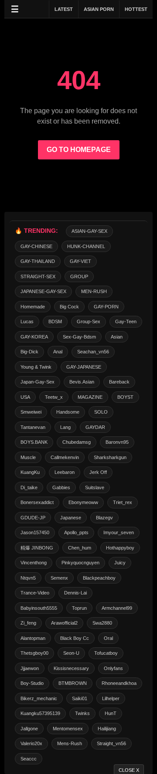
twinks (82, 713)
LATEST (64, 9)
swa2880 (102, 622)
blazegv (104, 517)
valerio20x (31, 743)
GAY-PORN (106, 306)
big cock (69, 306)
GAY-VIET (80, 261)
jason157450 (34, 532)
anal (57, 351)
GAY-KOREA (34, 336)
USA (25, 397)
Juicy (120, 562)
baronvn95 (117, 442)
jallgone (29, 728)
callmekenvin (65, 457)
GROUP (79, 276)
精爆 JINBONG (36, 547)
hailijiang (107, 728)
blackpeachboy (99, 577)
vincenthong (33, 562)
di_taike (29, 487)
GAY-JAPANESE (83, 367)
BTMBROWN (72, 683)
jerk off (98, 472)
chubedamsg (76, 442)
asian (117, 336)
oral (108, 638)
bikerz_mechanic (38, 698)
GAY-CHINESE (36, 246)
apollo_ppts (76, 532)
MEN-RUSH (94, 291)
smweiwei (30, 412)
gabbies (61, 487)
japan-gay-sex (37, 381)
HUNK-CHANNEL (86, 246)
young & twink (35, 367)
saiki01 (79, 698)
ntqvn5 (28, 577)
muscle (28, 457)
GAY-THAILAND (37, 261)
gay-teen (126, 321)
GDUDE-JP (32, 517)
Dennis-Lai (75, 592)
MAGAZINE (90, 397)
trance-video (34, 592)
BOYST (125, 397)
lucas (27, 321)
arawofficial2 (64, 622)
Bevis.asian (81, 381)
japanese (70, 517)
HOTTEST (136, 9)
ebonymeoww (83, 502)
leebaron (65, 472)
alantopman (32, 638)
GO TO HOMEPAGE (79, 149)
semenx (59, 577)
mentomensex (68, 728)
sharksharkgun (110, 457)
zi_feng (28, 622)
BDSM (55, 321)
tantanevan (32, 427)
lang (65, 427)
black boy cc (74, 638)
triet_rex (122, 502)
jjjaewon (29, 668)
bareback (119, 381)
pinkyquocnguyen (80, 562)
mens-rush (69, 743)
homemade (32, 306)
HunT (110, 713)
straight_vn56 (111, 743)
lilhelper (110, 698)
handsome (67, 412)
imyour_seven (118, 532)
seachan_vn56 (93, 351)
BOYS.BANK (34, 442)
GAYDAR (95, 427)
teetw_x (54, 397)
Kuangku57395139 (40, 713)
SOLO (101, 412)
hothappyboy (120, 547)
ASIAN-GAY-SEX (89, 231)
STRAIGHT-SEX (37, 276)
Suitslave (94, 487)
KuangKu (30, 472)
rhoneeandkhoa (119, 683)
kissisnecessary (71, 668)
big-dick (29, 351)
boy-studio (32, 683)
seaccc (28, 758)
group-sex (88, 321)
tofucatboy (106, 653)
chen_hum (79, 547)
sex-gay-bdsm (79, 336)
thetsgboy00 (34, 653)
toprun (79, 608)
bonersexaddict (37, 502)
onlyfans (113, 668)
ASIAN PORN (99, 9)
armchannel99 (117, 608)
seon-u (71, 653)
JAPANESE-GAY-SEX (43, 291)
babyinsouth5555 (38, 608)
